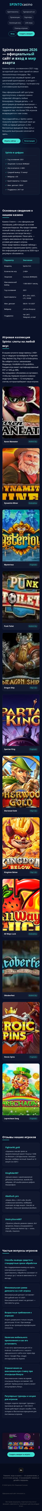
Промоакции (15, 17)
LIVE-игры (29, 23)
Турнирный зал (29, 12)
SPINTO (21, 4)
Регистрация (29, 141)
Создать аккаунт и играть (19, 1454)
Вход (12, 34)
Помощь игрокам (21, 28)
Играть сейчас (10, 141)
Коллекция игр (15, 23)
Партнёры (28, 17)
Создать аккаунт (26, 34)
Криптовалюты (12, 12)
